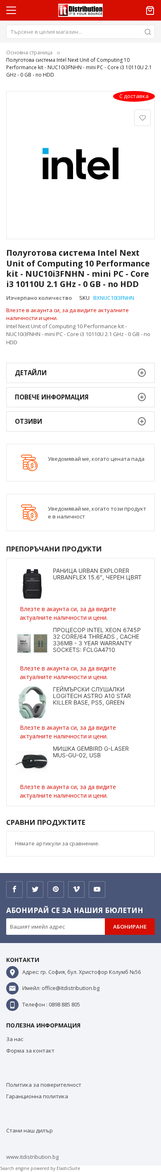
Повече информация (52, 397)
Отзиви (28, 421)
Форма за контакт (30, 1050)
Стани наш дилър (29, 1130)
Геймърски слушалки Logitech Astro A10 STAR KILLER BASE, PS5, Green (92, 696)
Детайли (31, 373)
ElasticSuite (68, 1168)
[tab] (80, 373)
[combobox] (80, 32)
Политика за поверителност (43, 1084)
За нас (14, 1039)
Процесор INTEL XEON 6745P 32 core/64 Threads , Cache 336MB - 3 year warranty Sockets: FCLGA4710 (97, 639)
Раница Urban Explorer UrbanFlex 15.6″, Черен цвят (97, 574)
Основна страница (29, 52)
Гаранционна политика (37, 1096)
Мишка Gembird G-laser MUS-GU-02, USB (91, 752)
